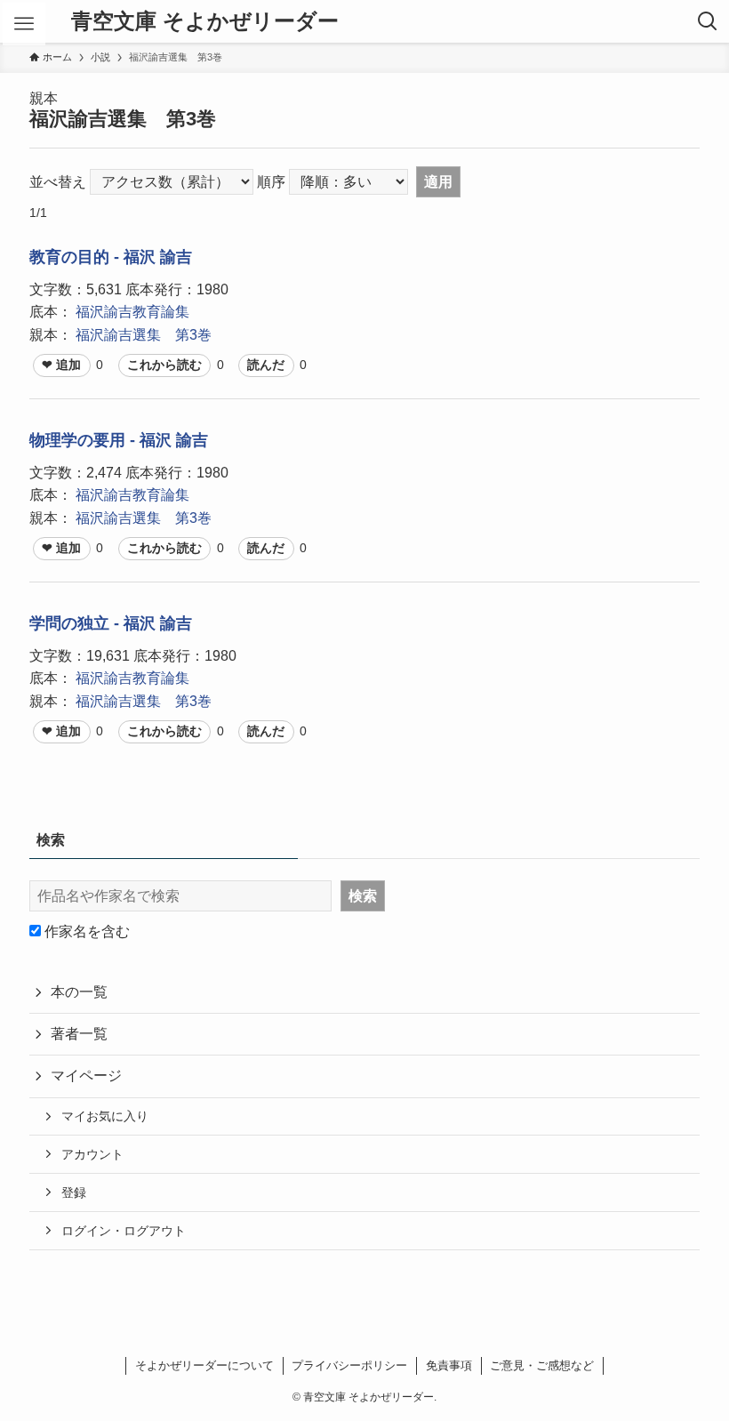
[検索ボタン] (707, 21)
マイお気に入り (104, 1116)
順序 (271, 181)
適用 (438, 181)
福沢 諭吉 (158, 257)
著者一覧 (79, 1033)
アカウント (92, 1154)
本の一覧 (79, 992)
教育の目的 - (76, 257)
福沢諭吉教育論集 (132, 311)
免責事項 (449, 1365)
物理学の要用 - (84, 440)
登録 (73, 1192)
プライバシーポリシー (349, 1365)
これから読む (164, 364)
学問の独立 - (76, 623)
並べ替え (57, 181)
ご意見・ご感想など (542, 1365)
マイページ (86, 1075)
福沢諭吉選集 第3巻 (144, 334)
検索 (362, 895)
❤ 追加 (61, 364)
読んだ (265, 364)
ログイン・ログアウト (123, 1231)
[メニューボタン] (24, 24)
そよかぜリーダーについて (204, 1365)
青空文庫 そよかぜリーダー (205, 21)
